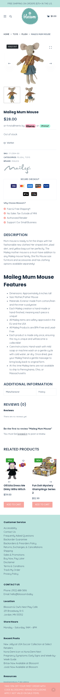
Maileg (15, 161)
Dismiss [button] (53, 690)
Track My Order (12, 569)
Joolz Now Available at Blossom (21, 667)
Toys (27, 157)
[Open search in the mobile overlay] (10, 16)
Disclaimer (9, 562)
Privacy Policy (11, 573)
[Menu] (5, 16)
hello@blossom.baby (21, 594)
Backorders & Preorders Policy (20, 543)
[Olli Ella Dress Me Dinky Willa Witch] (16, 468)
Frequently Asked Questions (19, 535)
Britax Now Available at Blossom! (21, 663)
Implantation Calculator (16, 682)
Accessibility (10, 528)
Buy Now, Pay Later (14, 558)
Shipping (8, 550)
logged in (22, 433)
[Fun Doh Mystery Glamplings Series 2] (44, 468)
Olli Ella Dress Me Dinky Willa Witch (14, 487)
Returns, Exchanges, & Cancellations (23, 547)
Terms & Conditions (14, 566)
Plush (20, 157)
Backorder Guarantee (15, 539)
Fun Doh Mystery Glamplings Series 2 (43, 489)
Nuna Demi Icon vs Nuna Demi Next (22, 651)
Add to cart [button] (14, 504)
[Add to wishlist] (23, 460)
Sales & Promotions (14, 554)
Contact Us (10, 531)
